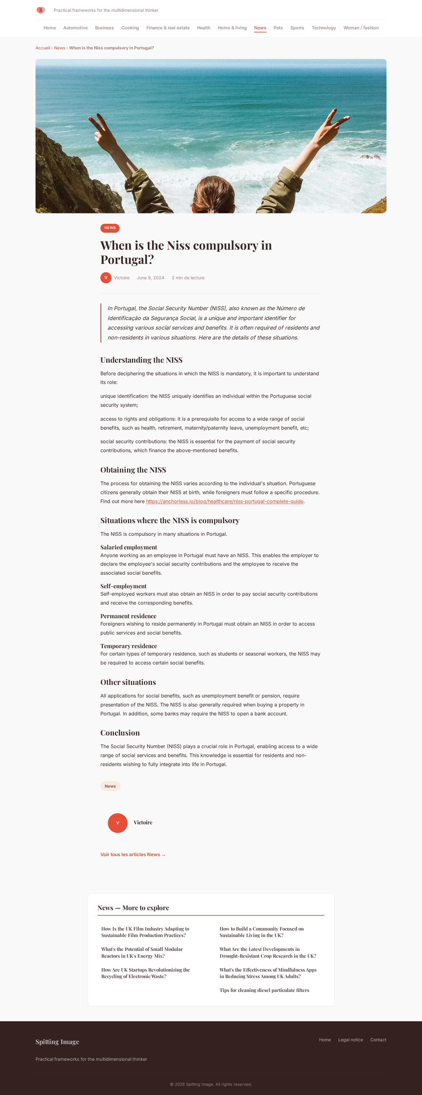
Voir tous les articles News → (133, 854)
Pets (278, 27)
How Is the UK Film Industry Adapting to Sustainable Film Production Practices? (145, 932)
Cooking (130, 27)
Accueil (43, 47)
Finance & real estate (168, 27)
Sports (297, 27)
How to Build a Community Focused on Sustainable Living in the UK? (262, 932)
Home (50, 27)
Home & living (232, 27)
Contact (378, 1039)
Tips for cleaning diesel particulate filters (264, 990)
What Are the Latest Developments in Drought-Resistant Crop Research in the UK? (268, 952)
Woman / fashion (361, 27)
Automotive (75, 27)
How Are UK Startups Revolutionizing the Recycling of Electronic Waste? (145, 973)
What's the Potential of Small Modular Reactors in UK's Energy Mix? (142, 952)
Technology (324, 27)
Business (104, 27)
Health (203, 27)
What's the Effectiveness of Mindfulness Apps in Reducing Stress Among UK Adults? (268, 973)
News (260, 27)
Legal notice (350, 1039)
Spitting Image (57, 1041)
